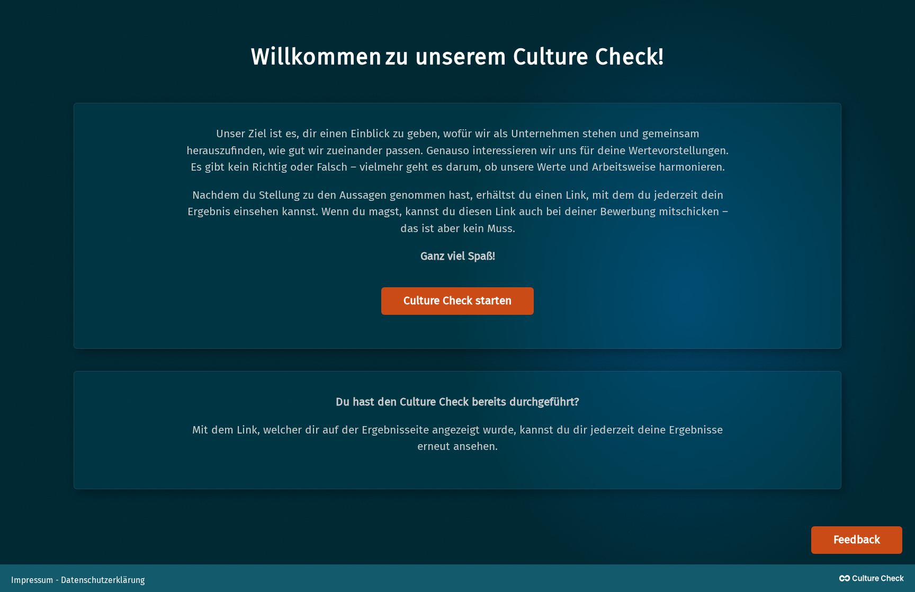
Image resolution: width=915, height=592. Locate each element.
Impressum (32, 580)
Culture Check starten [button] (457, 300)
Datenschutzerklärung (103, 580)
